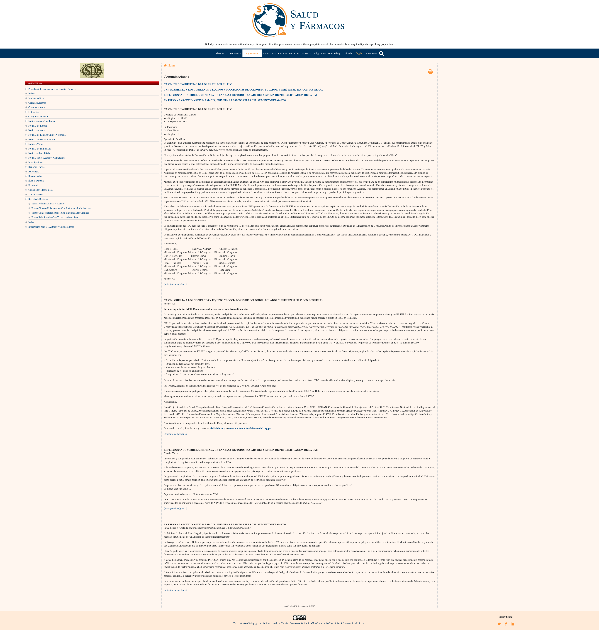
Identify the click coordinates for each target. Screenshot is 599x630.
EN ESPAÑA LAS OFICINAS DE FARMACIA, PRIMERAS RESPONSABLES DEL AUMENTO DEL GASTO (225, 100)
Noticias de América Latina (41, 121)
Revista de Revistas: (38, 199)
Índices (31, 222)
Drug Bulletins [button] (251, 53)
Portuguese (371, 53)
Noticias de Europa (37, 125)
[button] (381, 53)
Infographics (320, 53)
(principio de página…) (175, 284)
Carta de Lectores (37, 102)
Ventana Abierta (36, 98)
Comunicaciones (36, 107)
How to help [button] (334, 53)
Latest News (269, 53)
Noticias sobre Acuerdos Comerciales (46, 157)
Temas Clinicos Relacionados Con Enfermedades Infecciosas (61, 208)
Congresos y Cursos (38, 116)
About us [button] (220, 53)
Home (171, 65)
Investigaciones (35, 162)
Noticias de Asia (36, 130)
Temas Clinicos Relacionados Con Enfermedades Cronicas (60, 212)
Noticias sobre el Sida (39, 153)
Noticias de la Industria (39, 148)
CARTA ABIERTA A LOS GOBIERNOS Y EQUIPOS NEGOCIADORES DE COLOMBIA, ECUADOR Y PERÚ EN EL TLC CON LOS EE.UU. (243, 89)
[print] (430, 72)
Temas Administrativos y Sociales (48, 203)
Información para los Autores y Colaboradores (51, 226)
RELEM (282, 53)
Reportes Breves (36, 166)
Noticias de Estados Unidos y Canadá (47, 134)
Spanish (349, 53)
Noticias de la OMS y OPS (41, 139)
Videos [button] (305, 53)
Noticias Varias (35, 143)
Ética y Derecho (36, 180)
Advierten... (34, 171)
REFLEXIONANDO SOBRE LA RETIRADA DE (191, 95)
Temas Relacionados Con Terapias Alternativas (55, 217)
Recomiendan (35, 176)
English (359, 53)
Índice (31, 93)
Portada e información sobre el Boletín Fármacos (52, 89)
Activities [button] (234, 53)
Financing (294, 53)
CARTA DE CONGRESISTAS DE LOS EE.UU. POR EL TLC (198, 84)
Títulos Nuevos (35, 194)
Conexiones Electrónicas (40, 189)
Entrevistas (33, 111)
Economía (33, 185)
